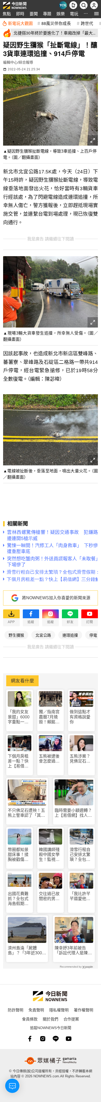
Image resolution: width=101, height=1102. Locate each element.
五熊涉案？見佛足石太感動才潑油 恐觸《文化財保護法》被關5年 (81, 759)
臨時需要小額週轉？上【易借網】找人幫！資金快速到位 (73, 813)
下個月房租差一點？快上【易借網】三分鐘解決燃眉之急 (19, 761)
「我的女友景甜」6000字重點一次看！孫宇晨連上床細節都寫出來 (19, 717)
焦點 (7, 14)
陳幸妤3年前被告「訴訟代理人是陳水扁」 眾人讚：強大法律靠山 (73, 950)
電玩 (74, 14)
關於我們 (50, 1019)
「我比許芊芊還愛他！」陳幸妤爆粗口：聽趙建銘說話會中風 (81, 896)
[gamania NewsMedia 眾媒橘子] (50, 1061)
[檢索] (84, 5)
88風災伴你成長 (56, 23)
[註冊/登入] (94, 5)
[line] (56, 1038)
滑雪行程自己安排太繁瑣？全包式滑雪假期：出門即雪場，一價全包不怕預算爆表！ (80, 854)
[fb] (30, 1038)
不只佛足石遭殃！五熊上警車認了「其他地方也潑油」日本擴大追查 (26, 813)
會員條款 (30, 1019)
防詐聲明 (15, 1010)
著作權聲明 (83, 1010)
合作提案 (71, 1019)
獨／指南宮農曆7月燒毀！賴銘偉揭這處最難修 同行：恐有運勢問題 (50, 717)
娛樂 (60, 14)
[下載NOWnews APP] (73, 5)
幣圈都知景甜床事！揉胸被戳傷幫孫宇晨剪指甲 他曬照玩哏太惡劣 (18, 854)
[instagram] (43, 1038)
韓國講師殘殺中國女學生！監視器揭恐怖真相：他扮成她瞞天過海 (49, 854)
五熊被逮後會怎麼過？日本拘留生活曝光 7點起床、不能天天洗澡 (50, 759)
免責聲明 (36, 1010)
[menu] (96, 13)
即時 (20, 14)
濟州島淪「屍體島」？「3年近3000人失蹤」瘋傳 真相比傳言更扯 (26, 950)
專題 (47, 14)
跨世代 (87, 23)
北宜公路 (43, 635)
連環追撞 (70, 635)
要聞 (34, 14)
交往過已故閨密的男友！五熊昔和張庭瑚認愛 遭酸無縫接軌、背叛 (49, 896)
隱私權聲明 (59, 1010)
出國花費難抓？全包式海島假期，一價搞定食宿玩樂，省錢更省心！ (18, 899)
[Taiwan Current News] (63, 5)
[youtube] (68, 1038)
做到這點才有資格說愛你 (80, 717)
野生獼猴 (16, 635)
